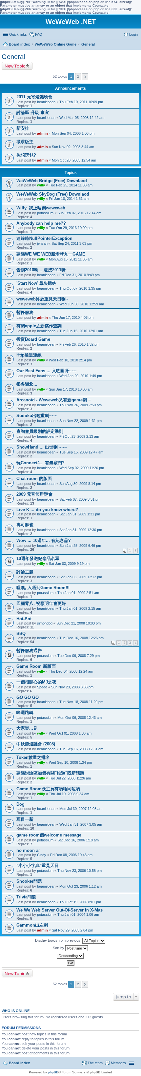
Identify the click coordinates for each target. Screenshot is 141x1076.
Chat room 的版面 (34, 478)
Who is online (16, 1011)
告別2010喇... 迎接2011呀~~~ (44, 269)
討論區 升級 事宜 (32, 112)
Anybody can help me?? (41, 223)
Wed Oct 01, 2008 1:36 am (70, 733)
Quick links (18, 34)
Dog (20, 804)
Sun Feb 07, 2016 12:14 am (79, 213)
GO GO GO (27, 697)
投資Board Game (33, 339)
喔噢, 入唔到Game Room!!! (43, 587)
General (13, 56)
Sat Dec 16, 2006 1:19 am (78, 840)
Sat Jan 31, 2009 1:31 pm (79, 514)
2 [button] (78, 76)
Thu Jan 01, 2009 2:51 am (78, 593)
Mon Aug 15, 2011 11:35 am (70, 259)
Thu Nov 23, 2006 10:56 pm (79, 871)
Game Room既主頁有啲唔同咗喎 (48, 788)
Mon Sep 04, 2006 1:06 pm (73, 133)
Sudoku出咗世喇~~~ (36, 415)
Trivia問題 (26, 896)
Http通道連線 (29, 355)
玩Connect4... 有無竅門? (40, 462)
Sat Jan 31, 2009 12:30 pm (80, 530)
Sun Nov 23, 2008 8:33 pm (72, 687)
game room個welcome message (48, 835)
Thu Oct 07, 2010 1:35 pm (80, 288)
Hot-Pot (23, 618)
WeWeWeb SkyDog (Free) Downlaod (52, 194)
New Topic (15, 66)
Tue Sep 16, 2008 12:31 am (81, 749)
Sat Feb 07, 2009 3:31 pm (79, 499)
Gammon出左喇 (32, 925)
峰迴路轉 (24, 712)
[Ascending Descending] (70, 956)
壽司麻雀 (24, 524)
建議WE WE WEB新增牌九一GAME (50, 254)
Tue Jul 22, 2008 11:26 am (70, 778)
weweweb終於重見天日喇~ (42, 299)
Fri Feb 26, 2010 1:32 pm (79, 344)
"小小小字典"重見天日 (37, 865)
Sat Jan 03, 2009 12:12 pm (80, 577)
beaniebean (46, 102)
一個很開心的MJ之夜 (36, 682)
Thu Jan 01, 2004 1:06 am (78, 914)
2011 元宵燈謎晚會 (34, 96)
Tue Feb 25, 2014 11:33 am (70, 185)
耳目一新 (24, 819)
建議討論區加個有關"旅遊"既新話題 (50, 773)
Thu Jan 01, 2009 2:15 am (80, 608)
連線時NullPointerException (44, 238)
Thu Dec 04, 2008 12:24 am (71, 671)
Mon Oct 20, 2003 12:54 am (74, 160)
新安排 (22, 128)
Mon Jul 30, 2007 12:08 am (80, 809)
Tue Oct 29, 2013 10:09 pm (70, 228)
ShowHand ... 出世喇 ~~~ (41, 447)
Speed (42, 687)
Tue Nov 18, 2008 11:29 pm (81, 702)
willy (41, 185)
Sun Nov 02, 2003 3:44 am (73, 147)
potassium (45, 213)
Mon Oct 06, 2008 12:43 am (79, 718)
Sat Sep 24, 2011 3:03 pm (71, 243)
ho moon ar (28, 850)
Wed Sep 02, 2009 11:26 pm (81, 468)
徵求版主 (24, 141)
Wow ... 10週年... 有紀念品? (43, 540)
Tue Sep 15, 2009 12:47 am (81, 452)
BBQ (21, 633)
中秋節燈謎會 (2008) (35, 743)
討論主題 (24, 571)
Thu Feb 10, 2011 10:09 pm (81, 102)
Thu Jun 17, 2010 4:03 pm (72, 317)
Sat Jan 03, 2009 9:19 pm (69, 564)
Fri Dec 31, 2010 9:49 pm (79, 275)
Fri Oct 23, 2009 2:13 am (79, 436)
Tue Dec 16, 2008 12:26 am (81, 638)
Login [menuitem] (133, 34)
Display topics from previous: (58, 940)
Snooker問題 (29, 881)
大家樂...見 (26, 728)
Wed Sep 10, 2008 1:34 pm (70, 762)
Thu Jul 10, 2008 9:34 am (69, 794)
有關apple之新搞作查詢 (39, 325)
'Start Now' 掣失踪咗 (36, 283)
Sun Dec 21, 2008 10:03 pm (78, 623)
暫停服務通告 (29, 650)
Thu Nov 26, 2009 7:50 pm (80, 405)
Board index (19, 1063)
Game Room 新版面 (36, 666)
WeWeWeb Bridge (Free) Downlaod (51, 180)
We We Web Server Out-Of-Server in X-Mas (59, 910)
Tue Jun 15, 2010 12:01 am (81, 331)
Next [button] (85, 76)
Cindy (41, 855)
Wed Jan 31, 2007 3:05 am (80, 824)
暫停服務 (24, 312)
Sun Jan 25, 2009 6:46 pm (80, 546)
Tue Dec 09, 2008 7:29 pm (78, 656)
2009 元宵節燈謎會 (34, 494)
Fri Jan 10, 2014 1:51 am (69, 199)
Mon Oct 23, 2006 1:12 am (80, 886)
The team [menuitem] (95, 1063)
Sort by (59, 948)
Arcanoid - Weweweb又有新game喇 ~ (53, 399)
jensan (42, 243)
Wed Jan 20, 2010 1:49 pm (80, 376)
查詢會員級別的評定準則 (39, 431)
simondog (44, 623)
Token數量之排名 (33, 757)
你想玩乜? (26, 155)
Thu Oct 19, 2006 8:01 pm (80, 902)
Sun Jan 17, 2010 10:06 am (70, 389)
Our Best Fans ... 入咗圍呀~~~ (46, 370)
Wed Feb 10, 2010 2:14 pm (70, 360)
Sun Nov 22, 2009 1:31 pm (80, 421)
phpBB (53, 1072)
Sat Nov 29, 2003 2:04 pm (72, 930)
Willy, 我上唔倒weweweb (40, 207)
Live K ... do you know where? (47, 509)
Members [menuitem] (118, 1063)
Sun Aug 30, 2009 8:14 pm (80, 484)
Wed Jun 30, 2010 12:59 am (81, 304)
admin (42, 133)
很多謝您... (26, 384)
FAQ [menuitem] (38, 34)
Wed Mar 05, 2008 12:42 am (81, 118)
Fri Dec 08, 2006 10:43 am (71, 855)
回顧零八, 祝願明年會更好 (41, 603)
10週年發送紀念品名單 (37, 558)
